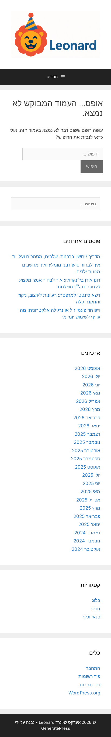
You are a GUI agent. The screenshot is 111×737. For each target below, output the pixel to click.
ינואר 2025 (89, 524)
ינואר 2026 (89, 425)
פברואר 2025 (87, 516)
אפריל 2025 (88, 500)
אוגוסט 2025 (87, 467)
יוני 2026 (91, 384)
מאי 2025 (90, 491)
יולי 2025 (91, 475)
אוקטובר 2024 (86, 549)
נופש (95, 608)
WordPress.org (84, 693)
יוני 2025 (91, 483)
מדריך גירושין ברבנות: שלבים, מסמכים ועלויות (56, 256)
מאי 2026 (90, 393)
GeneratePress (55, 728)
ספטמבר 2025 (85, 458)
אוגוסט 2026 (87, 368)
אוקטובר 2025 (86, 450)
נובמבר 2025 (87, 442)
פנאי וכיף (91, 617)
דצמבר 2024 (87, 532)
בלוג (96, 600)
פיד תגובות (89, 684)
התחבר (93, 668)
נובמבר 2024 (87, 541)
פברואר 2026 (86, 417)
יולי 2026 (91, 376)
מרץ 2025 (90, 508)
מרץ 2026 (89, 409)
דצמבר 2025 (87, 434)
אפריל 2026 (88, 401)
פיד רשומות (89, 676)
